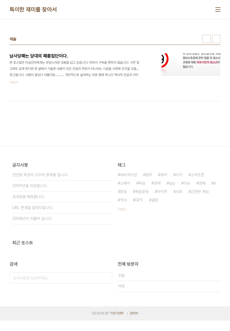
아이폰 (162, 191)
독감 (142, 183)
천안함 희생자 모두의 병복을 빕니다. (40, 175)
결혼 (154, 200)
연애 (157, 183)
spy (172, 183)
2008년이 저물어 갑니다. (32, 218)
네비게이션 (128, 175)
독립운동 (142, 191)
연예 (202, 183)
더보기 (122, 209)
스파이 (125, 183)
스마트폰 (197, 175)
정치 (148, 175)
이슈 (186, 183)
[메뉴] (218, 9)
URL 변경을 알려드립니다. (32, 207)
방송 (123, 191)
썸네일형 (206, 39)
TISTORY (117, 313)
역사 (123, 200)
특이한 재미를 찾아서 (33, 9)
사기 (179, 175)
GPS (139, 200)
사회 (179, 191)
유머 (163, 175)
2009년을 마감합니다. (30, 185)
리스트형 (216, 39)
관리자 (134, 313)
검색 (106, 278)
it (215, 183)
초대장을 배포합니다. (28, 196)
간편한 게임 (200, 191)
